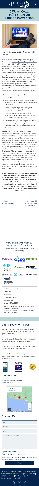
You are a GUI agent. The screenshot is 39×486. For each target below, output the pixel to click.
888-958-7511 (13, 248)
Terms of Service (13, 459)
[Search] (9, 4)
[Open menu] (4, 4)
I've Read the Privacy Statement (14, 454)
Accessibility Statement (9, 474)
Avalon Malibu (18, 471)
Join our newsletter (9, 452)
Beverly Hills (17, 478)
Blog (25, 474)
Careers (32, 474)
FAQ (21, 474)
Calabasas (29, 476)
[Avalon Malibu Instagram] (19, 483)
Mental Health (30, 52)
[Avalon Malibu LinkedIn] (24, 483)
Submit (19, 463)
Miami (11, 476)
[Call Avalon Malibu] (35, 4)
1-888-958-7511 (20, 349)
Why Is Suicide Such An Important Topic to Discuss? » (30, 203)
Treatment (6, 54)
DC (6, 476)
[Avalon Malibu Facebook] (14, 483)
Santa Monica (6, 478)
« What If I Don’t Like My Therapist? (8, 202)
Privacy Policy (30, 471)
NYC (2, 476)
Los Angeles (19, 476)
